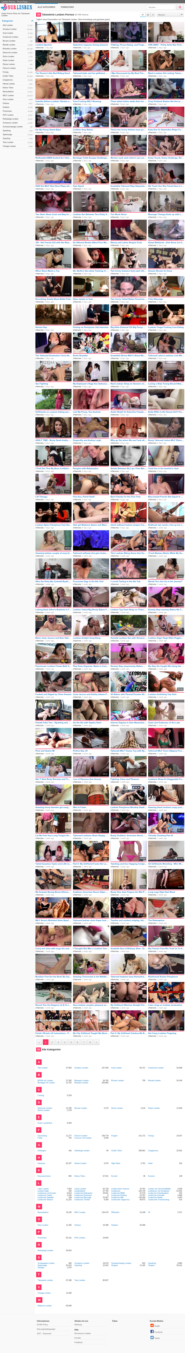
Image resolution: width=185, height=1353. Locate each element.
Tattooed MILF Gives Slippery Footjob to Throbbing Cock (166, 751)
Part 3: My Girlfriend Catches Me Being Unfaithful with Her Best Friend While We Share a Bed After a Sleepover (129, 1033)
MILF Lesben (18, 95)
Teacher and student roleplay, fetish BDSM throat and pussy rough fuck (129, 920)
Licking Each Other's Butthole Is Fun (53, 609)
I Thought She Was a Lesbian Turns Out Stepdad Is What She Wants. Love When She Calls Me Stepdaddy (91, 948)
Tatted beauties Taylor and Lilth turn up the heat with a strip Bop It (53, 864)
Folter (40, 1138)
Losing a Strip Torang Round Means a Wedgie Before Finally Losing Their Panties (166, 384)
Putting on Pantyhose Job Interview (90, 327)
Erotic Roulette (80, 355)
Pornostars (67, 7)
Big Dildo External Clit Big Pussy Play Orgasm (129, 327)
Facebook (158, 1332)
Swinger (41, 1267)
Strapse (151, 1265)
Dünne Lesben (18, 64)
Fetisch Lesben (18, 68)
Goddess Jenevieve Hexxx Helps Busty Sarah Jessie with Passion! (91, 892)
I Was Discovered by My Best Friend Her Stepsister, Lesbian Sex (129, 73)
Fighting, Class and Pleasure (125, 779)
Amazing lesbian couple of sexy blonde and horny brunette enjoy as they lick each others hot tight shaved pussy (53, 553)
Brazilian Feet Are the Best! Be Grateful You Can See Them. (53, 977)
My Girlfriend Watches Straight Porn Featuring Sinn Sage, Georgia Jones (129, 1005)
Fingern (114, 1136)
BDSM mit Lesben (45, 1080)
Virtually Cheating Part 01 (160, 835)
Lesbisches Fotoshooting (158, 1200)
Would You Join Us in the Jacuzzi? (165, 581)
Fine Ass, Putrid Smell (84, 497)
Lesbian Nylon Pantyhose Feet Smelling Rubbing (53, 525)
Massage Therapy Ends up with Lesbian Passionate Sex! (166, 214)
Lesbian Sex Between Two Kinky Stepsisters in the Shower (91, 214)
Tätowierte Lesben (45, 1280)
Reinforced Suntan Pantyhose (163, 977)
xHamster (39, 48)
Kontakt (77, 1338)
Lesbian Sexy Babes (83, 129)
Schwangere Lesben (46, 1263)
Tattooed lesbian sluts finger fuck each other (91, 920)
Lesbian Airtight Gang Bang (86, 638)
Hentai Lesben (18, 84)
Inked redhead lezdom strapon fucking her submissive (129, 525)
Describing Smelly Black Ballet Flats (53, 299)
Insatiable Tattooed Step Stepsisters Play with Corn (129, 186)
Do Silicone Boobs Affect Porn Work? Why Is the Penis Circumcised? (91, 242)
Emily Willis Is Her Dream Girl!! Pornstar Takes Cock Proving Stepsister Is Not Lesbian (166, 412)
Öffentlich (115, 1212)
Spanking (18, 130)
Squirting (18, 138)
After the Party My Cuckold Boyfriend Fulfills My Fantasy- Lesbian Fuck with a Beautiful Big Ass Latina (53, 581)
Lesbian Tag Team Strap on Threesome (129, 609)
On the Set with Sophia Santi (87, 722)
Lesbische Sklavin (45, 1200)
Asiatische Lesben (18, 37)
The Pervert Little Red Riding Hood (52, 73)
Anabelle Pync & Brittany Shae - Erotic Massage (129, 948)
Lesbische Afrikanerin (83, 1193)
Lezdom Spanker (43, 45)
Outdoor (18, 107)
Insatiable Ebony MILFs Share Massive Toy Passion (129, 355)
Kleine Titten (18, 88)
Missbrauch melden (82, 1333)
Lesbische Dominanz (83, 1195)
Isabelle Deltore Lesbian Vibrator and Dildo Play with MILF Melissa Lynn (53, 101)
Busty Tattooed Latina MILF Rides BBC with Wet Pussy (166, 440)
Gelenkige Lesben (81, 1151)
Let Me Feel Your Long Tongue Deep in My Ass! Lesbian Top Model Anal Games (53, 835)
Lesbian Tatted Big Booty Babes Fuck (91, 609)
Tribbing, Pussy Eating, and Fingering (129, 45)
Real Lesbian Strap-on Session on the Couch (129, 384)
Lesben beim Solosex (120, 1189)
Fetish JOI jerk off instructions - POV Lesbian (53, 1033)
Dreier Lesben (18, 60)
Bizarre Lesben (18, 41)
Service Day (41, 327)
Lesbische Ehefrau (119, 1195)
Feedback (78, 1342)
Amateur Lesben (18, 29)
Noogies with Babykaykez (85, 468)
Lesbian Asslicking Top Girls (162, 694)
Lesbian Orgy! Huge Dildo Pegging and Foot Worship (166, 638)
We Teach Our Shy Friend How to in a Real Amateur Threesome (166, 186)
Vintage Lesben (18, 146)
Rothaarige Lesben (18, 119)
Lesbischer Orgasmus (120, 1200)
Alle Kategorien (46, 7)
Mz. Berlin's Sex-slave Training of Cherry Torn (91, 271)
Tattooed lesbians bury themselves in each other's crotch (129, 977)
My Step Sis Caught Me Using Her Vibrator (166, 666)
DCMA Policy (42, 1325)
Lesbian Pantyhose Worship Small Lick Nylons (129, 807)
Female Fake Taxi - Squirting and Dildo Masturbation (53, 722)
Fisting (18, 72)
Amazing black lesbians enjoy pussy (166, 807)
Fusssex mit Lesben (82, 1138)
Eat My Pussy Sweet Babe (48, 129)
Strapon (114, 1265)
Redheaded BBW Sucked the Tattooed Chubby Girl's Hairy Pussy (53, 158)
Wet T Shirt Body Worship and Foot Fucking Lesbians (53, 779)
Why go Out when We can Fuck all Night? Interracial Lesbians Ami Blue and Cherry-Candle (129, 440)
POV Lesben (18, 115)
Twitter (157, 1338)
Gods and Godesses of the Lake (164, 722)
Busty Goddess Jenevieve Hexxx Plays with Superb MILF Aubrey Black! (129, 835)
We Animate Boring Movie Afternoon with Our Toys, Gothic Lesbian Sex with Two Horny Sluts (53, 892)
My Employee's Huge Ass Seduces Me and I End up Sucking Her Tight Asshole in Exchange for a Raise (91, 384)
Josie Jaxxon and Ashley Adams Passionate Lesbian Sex (91, 694)
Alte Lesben (18, 25)
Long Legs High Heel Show (161, 892)
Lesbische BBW (118, 1193)
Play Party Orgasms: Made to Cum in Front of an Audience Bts (91, 666)
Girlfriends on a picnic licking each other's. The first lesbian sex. (53, 412)
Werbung (78, 1325)
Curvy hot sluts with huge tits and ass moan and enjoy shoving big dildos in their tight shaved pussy (53, 948)
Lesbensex (115, 1191)
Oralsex (18, 103)
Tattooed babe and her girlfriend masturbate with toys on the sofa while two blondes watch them (91, 73)
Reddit (157, 1326)
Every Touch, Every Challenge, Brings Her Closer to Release (166, 158)
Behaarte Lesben (81, 1080)
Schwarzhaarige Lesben (18, 127)
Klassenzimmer (44, 1176)
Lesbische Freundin (156, 1195)
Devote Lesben (80, 1108)
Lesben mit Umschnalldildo (159, 1189)
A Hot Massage (155, 299)
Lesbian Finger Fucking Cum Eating (166, 327)
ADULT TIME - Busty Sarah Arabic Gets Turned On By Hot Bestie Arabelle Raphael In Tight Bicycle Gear (53, 440)
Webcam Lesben (45, 1306)
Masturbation (18, 91)
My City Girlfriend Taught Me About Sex (91, 1033)
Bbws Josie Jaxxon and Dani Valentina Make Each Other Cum (53, 638)
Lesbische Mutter (155, 1197)
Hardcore (41, 1163)
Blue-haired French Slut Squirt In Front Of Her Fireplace (166, 497)
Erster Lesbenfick (45, 1123)
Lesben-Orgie (43, 1191)
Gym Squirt (78, 186)
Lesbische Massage (82, 1197)
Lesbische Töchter (82, 1200)
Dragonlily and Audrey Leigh (87, 440)
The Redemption (156, 920)
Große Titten (18, 76)
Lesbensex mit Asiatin (47, 1193)
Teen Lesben (18, 142)
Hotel (150, 1163)
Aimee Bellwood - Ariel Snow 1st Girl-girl (166, 242)
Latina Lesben (80, 1189)
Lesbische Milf (117, 1197)
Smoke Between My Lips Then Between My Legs (129, 468)
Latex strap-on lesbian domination (165, 1005)
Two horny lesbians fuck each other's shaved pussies (129, 271)
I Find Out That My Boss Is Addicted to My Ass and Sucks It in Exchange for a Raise (53, 468)
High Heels (115, 1163)
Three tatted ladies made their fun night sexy (129, 101)
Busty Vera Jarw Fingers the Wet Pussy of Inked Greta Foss (129, 892)
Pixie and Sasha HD (45, 751)
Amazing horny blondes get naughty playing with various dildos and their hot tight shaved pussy (53, 807)
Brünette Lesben (18, 49)
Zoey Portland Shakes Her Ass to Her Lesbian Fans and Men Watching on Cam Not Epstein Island (166, 101)
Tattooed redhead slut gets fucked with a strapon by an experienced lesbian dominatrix (91, 553)
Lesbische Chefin (45, 1195)
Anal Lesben (18, 33)
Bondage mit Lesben (46, 1083)
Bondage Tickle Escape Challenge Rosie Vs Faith (91, 158)
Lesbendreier (79, 1191)
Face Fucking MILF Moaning (87, 101)
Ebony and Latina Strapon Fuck (126, 242)
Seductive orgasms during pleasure (90, 45)
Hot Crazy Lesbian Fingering (162, 1033)
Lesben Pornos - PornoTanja (14, 2)
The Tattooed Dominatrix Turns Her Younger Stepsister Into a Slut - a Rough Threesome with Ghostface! (53, 355)
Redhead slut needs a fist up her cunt (166, 525)
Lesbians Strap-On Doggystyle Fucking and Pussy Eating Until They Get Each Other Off (166, 779)
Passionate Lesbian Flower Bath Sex (53, 666)
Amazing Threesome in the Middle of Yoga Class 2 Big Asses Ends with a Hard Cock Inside (91, 977)
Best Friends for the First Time (126, 497)
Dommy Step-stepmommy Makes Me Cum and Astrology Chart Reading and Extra (129, 666)
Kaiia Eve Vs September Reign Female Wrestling (166, 129)
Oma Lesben (18, 99)
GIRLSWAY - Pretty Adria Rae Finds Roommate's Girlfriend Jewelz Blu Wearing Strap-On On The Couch (166, 45)
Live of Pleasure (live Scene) (87, 779)
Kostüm (151, 1176)
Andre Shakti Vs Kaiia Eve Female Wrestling (129, 412)
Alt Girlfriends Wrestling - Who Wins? (166, 864)
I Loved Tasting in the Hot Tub (125, 581)
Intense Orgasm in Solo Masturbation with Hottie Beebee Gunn (129, 722)
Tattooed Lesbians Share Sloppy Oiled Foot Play (91, 835)
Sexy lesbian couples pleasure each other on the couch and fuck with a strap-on (91, 1005)
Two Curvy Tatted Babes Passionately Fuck (129, 299)
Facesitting (42, 1136)
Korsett (114, 1176)
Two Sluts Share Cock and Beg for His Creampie (53, 214)
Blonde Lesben (18, 45)
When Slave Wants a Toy (47, 271)
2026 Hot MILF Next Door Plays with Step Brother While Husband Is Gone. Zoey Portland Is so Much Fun (53, 186)
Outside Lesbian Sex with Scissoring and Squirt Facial (129, 638)
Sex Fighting (41, 384)
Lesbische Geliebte (46, 1197)
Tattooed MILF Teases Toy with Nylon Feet (129, 751)
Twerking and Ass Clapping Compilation (129, 864)
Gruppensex (18, 80)
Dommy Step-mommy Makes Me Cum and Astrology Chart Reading (166, 609)
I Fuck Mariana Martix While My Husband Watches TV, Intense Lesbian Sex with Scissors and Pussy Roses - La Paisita (166, 553)
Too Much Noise (119, 214)
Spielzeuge (18, 134)
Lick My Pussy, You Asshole (87, 412)
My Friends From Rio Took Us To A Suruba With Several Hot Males (166, 948)
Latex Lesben (43, 1189)
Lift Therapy (41, 497)
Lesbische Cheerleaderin (158, 1193)
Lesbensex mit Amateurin (158, 1191)
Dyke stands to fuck (83, 299)
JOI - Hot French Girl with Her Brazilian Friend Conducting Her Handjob (53, 242)
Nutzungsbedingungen (46, 1329)
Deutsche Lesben (18, 52)
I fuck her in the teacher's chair (163, 468)
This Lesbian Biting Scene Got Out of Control (129, 553)
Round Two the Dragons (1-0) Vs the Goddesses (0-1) (53, 1005)
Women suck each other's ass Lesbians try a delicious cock (129, 158)
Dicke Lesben (18, 56)
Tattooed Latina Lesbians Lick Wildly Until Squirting (166, 355)
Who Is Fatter (79, 807)
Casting (41, 1095)
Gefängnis (42, 1151)
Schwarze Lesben (18, 123)
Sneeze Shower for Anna (160, 271)
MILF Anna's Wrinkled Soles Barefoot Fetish (53, 920)
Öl (149, 1212)
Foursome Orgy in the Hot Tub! (88, 581)
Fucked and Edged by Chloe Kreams (53, 694)
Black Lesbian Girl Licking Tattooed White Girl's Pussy (166, 73)
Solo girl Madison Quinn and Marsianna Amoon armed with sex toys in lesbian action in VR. (91, 525)
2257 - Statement (44, 1333)
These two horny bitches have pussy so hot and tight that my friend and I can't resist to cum (129, 129)
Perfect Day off (80, 751)
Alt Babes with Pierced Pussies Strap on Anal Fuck (129, 694)
